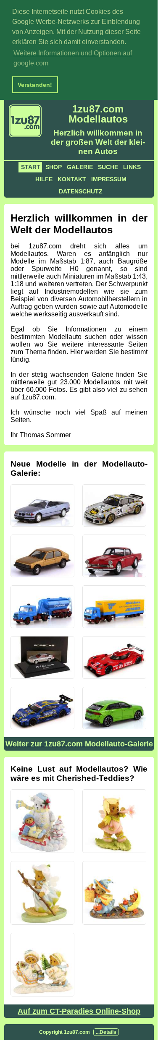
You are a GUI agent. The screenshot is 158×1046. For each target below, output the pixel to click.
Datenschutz (81, 191)
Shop (53, 167)
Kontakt (72, 179)
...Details (106, 1032)
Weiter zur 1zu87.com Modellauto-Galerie (79, 744)
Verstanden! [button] (35, 84)
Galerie (80, 167)
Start (30, 167)
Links (132, 167)
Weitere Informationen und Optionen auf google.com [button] (72, 58)
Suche (108, 167)
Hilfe (44, 179)
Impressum (108, 179)
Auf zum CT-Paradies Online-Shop (79, 1011)
